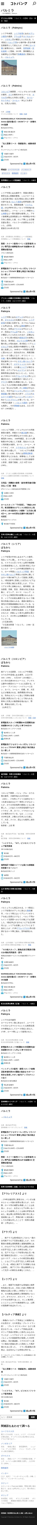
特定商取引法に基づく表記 (15, 1513)
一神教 (24, 388)
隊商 (23, 326)
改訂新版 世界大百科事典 (11, 774)
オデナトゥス (19, 364)
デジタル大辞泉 (7, 18)
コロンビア (5, 92)
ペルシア (28, 361)
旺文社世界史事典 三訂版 (10, 1004)
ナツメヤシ (18, 391)
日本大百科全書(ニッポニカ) (11, 534)
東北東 (24, 433)
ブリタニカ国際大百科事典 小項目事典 (15, 298)
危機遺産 (21, 54)
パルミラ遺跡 (15, 202)
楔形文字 (23, 338)
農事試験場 (27, 453)
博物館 (17, 406)
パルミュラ (9, 57)
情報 (21, 114)
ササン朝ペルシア (8, 575)
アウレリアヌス (21, 376)
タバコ (29, 98)
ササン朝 (21, 361)
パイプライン (12, 400)
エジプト (21, 370)
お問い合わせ (28, 1513)
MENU (2, 3)
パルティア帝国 (22, 572)
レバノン (19, 397)
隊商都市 (15, 173)
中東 (3, 358)
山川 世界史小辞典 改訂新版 (11, 889)
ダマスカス (9, 320)
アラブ (4, 382)
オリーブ (28, 391)
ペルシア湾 (12, 42)
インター (23, 173)
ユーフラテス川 (13, 170)
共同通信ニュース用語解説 (11, 180)
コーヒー (16, 100)
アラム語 (17, 36)
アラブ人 (17, 329)
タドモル (27, 36)
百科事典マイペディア (9, 1101)
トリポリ (28, 397)
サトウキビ (5, 100)
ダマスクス (6, 173)
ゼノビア (23, 367)
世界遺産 (27, 48)
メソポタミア (26, 170)
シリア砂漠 (18, 34)
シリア (4, 317)
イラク (28, 394)
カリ (10, 95)
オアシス (19, 317)
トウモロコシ (21, 448)
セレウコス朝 (22, 341)
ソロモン (8, 39)
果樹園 (4, 394)
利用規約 (3, 1513)
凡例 (25, 114)
